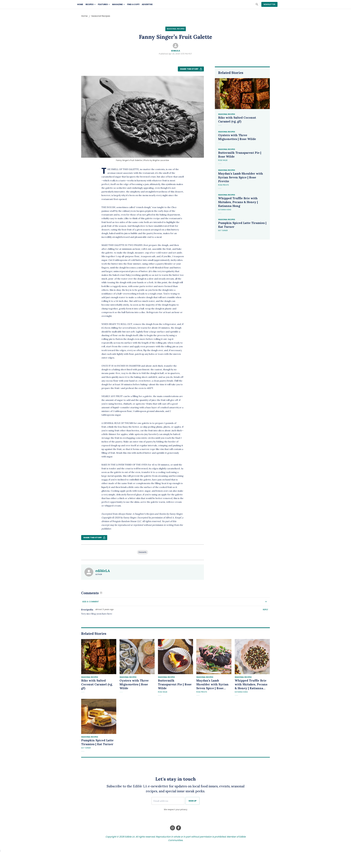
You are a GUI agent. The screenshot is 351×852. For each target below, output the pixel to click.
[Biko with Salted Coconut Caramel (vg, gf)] (98, 656)
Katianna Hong (224, 209)
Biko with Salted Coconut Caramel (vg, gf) (237, 119)
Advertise (147, 4)
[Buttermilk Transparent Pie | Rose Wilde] (175, 656)
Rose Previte (223, 185)
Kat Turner (223, 230)
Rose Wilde (222, 160)
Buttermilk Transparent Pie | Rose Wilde (239, 154)
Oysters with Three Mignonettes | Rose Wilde (237, 137)
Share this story (189, 69)
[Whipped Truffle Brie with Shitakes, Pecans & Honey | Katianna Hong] (252, 656)
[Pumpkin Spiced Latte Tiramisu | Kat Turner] (98, 716)
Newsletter (269, 4)
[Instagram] (172, 827)
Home (80, 4)
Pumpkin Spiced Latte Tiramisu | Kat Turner (242, 225)
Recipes (90, 4)
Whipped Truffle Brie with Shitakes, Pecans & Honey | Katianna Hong (238, 202)
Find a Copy (133, 4)
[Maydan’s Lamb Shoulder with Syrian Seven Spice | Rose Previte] (213, 656)
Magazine (117, 4)
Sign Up (192, 800)
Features (103, 4)
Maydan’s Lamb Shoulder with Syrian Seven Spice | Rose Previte (240, 177)
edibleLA (175, 50)
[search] (257, 4)
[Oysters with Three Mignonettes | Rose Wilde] (137, 656)
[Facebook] (178, 827)
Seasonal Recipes (100, 16)
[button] (175, 601)
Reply (265, 609)
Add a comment (90, 601)
